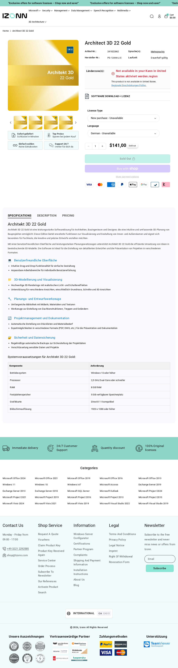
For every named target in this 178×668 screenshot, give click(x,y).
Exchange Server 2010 (46, 491)
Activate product (48, 586)
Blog (76, 585)
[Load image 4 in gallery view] (66, 122)
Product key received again (51, 553)
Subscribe (159, 568)
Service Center (47, 560)
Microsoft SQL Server (78, 491)
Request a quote (48, 534)
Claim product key (49, 545)
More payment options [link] (127, 176)
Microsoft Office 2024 (14, 478)
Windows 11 (9, 484)
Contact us (13, 525)
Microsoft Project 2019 (47, 497)
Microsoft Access (109, 484)
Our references (47, 581)
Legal (114, 525)
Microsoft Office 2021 (46, 478)
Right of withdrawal (121, 556)
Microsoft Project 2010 (150, 497)
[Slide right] (76, 122)
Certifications (82, 543)
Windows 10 (41, 484)
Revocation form (119, 562)
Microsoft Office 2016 (111, 478)
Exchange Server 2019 (150, 484)
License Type (95, 110)
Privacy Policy (117, 539)
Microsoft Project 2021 (14, 497)
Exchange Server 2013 (14, 491)
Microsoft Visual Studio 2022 (115, 503)
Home (6, 31)
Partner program (83, 549)
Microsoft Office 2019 (78, 478)
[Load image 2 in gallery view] (35, 122)
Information (84, 525)
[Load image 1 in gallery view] (20, 122)
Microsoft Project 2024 (150, 491)
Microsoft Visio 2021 (45, 503)
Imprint (113, 551)
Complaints (80, 555)
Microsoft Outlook (109, 491)
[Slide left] (10, 122)
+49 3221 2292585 (18, 548)
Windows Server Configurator (83, 536)
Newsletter (154, 525)
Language (93, 126)
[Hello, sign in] (159, 16)
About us (79, 579)
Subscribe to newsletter (46, 573)
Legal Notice (116, 545)
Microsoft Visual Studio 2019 (153, 503)
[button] (35, 10)
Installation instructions (81, 572)
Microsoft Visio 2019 (78, 503)
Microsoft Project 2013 (111, 497)
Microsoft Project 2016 (79, 497)
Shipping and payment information (87, 562)
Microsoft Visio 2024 (13, 503)
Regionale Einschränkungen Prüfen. (128, 85)
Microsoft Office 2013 (150, 478)
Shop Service (50, 525)
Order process (46, 566)
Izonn (83, 627)
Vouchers (44, 539)
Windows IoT (74, 484)
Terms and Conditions (122, 534)
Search (42, 592)
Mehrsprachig (157, 51)
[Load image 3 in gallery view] (51, 122)
